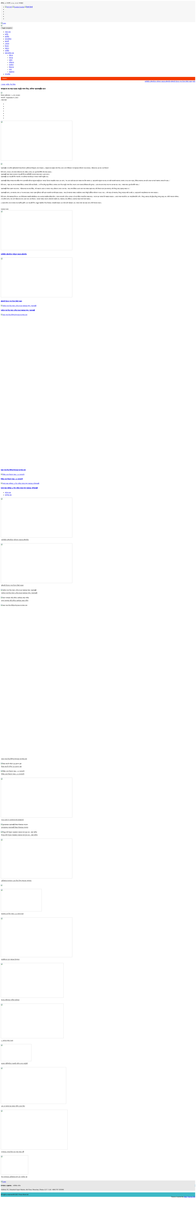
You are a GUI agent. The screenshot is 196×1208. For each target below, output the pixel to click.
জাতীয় (6, 34)
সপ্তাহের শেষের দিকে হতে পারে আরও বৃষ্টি (12, 1152)
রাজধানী (7, 41)
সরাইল (10, 60)
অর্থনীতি (7, 51)
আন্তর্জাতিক (8, 39)
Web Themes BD (189, 1197)
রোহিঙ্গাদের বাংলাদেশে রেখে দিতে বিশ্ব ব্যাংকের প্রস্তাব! (16, 881)
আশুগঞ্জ (11, 58)
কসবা (10, 69)
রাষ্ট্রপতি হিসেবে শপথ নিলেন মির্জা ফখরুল (169, 81)
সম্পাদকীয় (7, 74)
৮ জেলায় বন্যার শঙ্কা (7, 1041)
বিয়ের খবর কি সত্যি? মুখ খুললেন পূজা (11, 767)
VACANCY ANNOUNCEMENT (12, 820)
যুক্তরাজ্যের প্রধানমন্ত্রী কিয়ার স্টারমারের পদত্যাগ (14, 827)
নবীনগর (11, 55)
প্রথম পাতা (8, 32)
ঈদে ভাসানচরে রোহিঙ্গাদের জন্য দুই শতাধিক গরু (14, 1177)
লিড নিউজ (13, 84)
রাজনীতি (7, 36)
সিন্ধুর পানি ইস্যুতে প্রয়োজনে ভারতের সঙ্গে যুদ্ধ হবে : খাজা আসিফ (19, 835)
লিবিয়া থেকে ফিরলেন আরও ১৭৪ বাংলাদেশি (12, 479)
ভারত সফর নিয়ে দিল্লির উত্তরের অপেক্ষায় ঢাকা (13, 470)
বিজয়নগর (11, 67)
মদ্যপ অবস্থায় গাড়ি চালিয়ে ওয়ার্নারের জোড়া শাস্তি (14, 601)
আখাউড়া (11, 65)
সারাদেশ (7, 48)
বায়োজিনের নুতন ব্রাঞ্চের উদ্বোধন (10, 959)
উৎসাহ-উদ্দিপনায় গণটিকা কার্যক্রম (10, 1000)
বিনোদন (7, 46)
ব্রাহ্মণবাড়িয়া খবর (9, 53)
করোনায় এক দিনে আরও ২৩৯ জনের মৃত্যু (12, 914)
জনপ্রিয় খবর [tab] (8, 495)
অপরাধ (3, 84)
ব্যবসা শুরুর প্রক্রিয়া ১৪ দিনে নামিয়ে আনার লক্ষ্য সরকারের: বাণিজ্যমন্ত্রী (19, 488)
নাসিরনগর (11, 62)
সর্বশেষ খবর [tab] (8, 492)
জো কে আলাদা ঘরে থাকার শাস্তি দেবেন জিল (13, 1106)
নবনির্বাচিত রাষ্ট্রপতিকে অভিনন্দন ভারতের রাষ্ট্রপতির (145, 81)
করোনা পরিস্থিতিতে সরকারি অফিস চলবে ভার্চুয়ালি (14, 1063)
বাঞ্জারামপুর (11, 72)
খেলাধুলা (7, 43)
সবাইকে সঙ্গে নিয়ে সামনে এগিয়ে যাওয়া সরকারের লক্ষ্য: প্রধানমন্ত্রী (18, 310)
